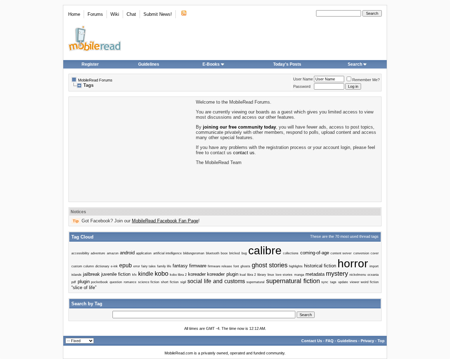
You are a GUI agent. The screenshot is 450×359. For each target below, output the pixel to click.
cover (375, 253)
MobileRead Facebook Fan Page (165, 220)
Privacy (367, 341)
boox (224, 253)
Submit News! (157, 14)
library (261, 274)
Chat (131, 14)
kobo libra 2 (178, 274)
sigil (183, 282)
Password (301, 86)
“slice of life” (83, 287)
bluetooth (212, 253)
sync (324, 282)
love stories (284, 274)
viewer (354, 282)
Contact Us (311, 341)
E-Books (211, 64)
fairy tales (148, 266)
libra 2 (251, 274)
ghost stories (270, 265)
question (116, 282)
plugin (84, 281)
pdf (73, 282)
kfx (134, 274)
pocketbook (99, 282)
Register (90, 64)
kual (243, 274)
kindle (145, 274)
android (127, 252)
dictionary (102, 266)
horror (353, 263)
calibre (265, 250)
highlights (296, 266)
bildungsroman (193, 253)
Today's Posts (287, 64)
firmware (197, 265)
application (144, 253)
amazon (112, 253)
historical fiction (320, 265)
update (343, 282)
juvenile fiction (115, 274)
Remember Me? (366, 80)
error (136, 266)
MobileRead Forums (95, 80)
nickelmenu (357, 274)
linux (271, 274)
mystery (337, 273)
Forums (95, 14)
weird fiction (370, 282)
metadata (315, 274)
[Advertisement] (132, 148)
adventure (98, 253)
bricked (234, 253)
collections (290, 253)
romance (130, 282)
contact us (244, 152)
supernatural (255, 282)
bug (244, 253)
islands (76, 274)
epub (125, 265)
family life (164, 266)
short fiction (170, 282)
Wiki (114, 14)
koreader (197, 274)
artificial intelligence (167, 253)
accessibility (80, 253)
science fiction (149, 282)
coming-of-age (314, 252)
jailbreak (91, 274)
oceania (373, 274)
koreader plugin (222, 274)
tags (333, 282)
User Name (303, 79)
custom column (82, 266)
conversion (361, 253)
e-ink (114, 266)
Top (381, 341)
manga (299, 274)
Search (355, 64)
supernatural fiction (293, 281)
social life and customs (216, 281)
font (236, 266)
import (374, 266)
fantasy (180, 265)
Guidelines (148, 64)
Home (74, 14)
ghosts (245, 266)
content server (341, 253)
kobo (161, 273)
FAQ (330, 341)
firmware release (220, 266)
